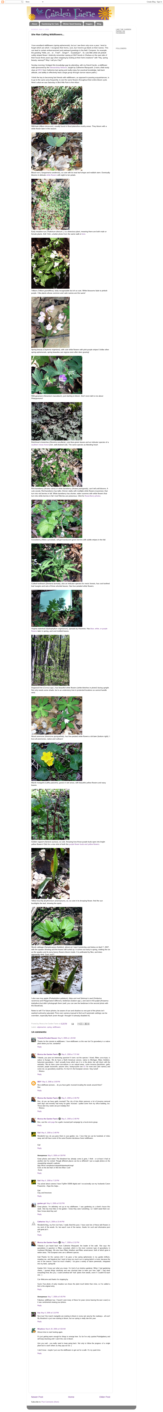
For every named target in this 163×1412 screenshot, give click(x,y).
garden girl (41, 1203)
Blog (99, 24)
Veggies (89, 24)
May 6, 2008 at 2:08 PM (70, 1119)
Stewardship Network (58, 67)
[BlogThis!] (81, 1024)
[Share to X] (83, 1024)
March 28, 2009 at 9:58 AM (56, 1329)
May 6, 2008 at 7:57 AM (70, 1054)
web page (51, 1122)
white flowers (51, 175)
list (84, 1067)
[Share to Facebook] (86, 1024)
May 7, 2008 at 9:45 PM (56, 1297)
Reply (39, 1047)
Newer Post (37, 1397)
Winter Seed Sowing (72, 24)
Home (71, 1397)
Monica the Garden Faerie (47, 1054)
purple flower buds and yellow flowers (84, 844)
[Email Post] (72, 1024)
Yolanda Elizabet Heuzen (47, 1038)
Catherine (41, 1222)
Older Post (104, 1397)
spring (49, 1027)
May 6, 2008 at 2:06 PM (70, 1098)
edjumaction (41, 1027)
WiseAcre (41, 1329)
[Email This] (78, 1024)
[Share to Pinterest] (88, 1024)
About (34, 24)
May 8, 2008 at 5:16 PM (50, 1313)
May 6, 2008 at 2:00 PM (51, 1082)
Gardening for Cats (50, 24)
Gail (39, 1133)
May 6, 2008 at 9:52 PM (56, 1203)
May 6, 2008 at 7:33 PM (50, 1181)
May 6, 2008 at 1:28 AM (67, 1038)
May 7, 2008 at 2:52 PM (70, 1242)
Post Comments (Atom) (50, 1402)
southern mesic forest (40, 445)
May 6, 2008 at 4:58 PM (56, 1155)
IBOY (39, 1082)
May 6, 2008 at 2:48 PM (50, 1133)
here (83, 234)
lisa (38, 1313)
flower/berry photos (92, 496)
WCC (40, 70)
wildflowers (57, 1027)
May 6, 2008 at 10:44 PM (55, 1222)
